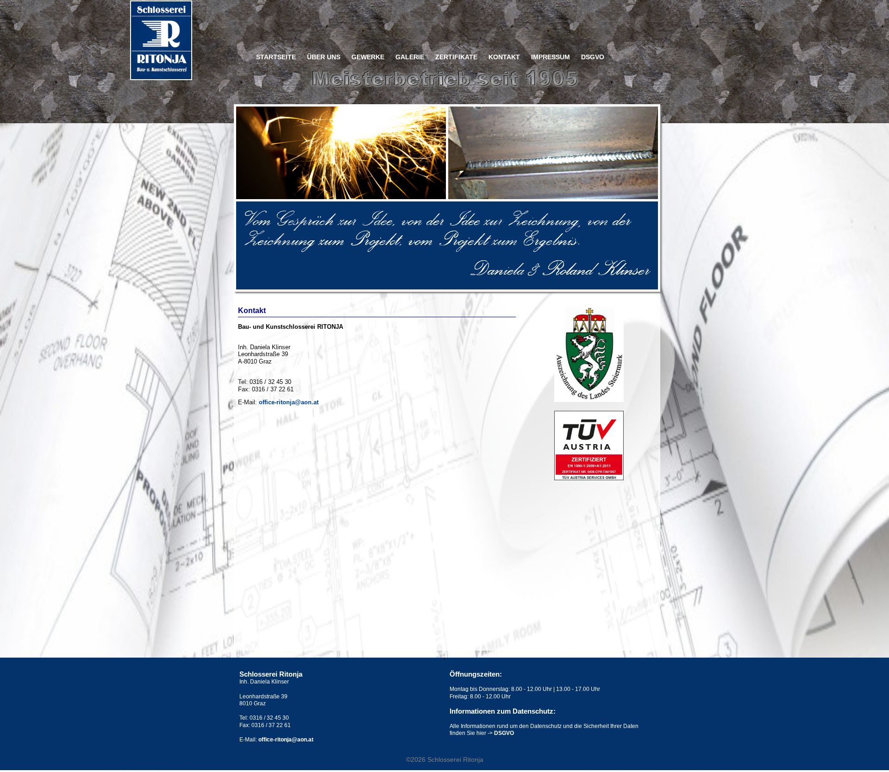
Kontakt (504, 57)
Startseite (276, 57)
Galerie (409, 57)
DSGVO (592, 57)
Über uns (323, 57)
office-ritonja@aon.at (289, 402)
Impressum (550, 57)
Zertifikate (456, 57)
